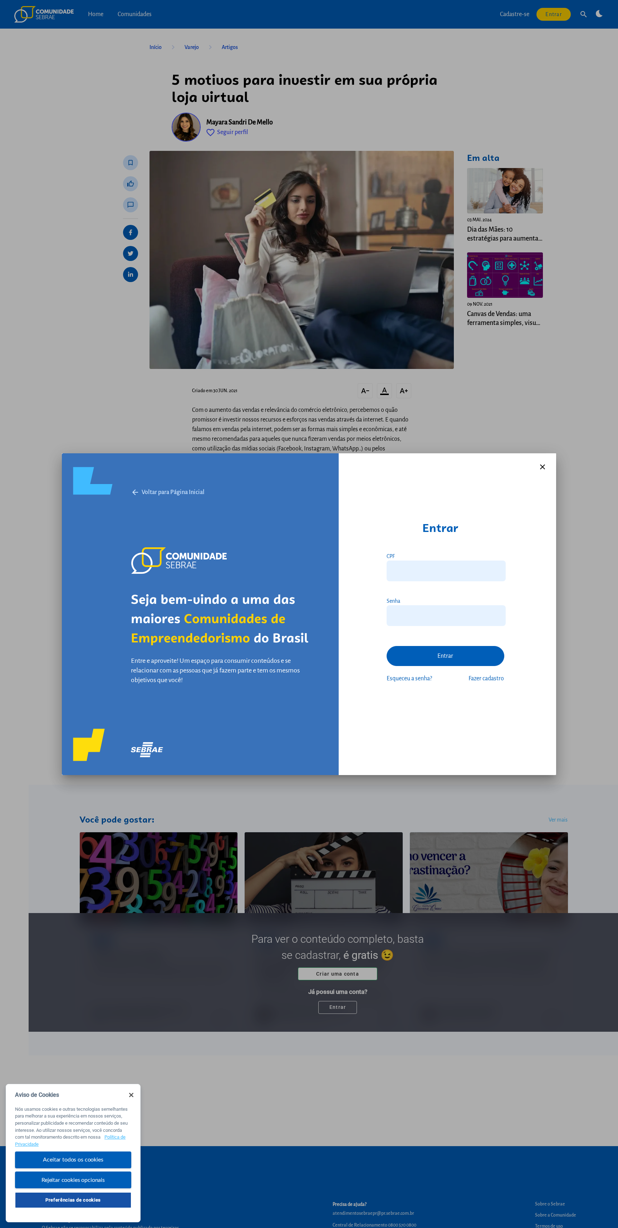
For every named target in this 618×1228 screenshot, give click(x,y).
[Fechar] (131, 1095)
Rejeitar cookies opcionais (73, 1180)
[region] (73, 1153)
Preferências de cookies (73, 1199)
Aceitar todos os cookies (73, 1160)
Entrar (445, 656)
